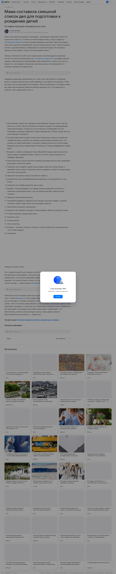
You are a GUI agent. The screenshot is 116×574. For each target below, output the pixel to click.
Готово (58, 296)
